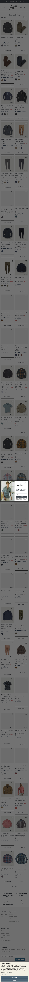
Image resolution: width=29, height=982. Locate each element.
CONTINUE (21, 496)
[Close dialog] (27, 482)
